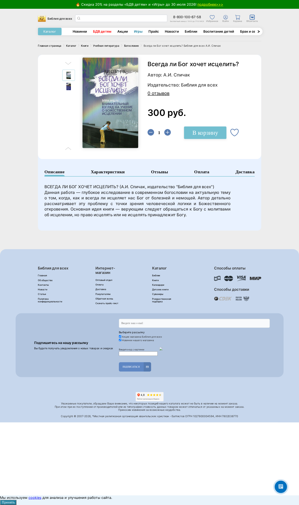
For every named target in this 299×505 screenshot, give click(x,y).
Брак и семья (251, 31)
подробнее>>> (210, 4)
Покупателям (103, 293)
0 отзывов (158, 93)
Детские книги (160, 289)
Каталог (49, 31)
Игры (138, 31)
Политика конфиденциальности (50, 300)
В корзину (205, 132)
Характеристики (108, 172)
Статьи (42, 294)
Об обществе (45, 280)
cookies (34, 497)
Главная (42, 275)
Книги (155, 280)
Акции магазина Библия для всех (142, 336)
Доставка (245, 172)
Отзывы (159, 172)
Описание (54, 172)
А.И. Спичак (176, 75)
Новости (172, 31)
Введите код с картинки (131, 349)
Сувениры (157, 294)
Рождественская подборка (161, 300)
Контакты (43, 285)
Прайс (153, 31)
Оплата (201, 172)
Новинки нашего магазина (138, 340)
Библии (191, 31)
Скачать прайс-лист (106, 303)
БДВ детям (102, 31)
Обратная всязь (104, 298)
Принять (8, 502)
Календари (158, 285)
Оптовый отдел (103, 280)
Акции (122, 31)
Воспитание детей (218, 31)
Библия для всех (199, 85)
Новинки (80, 31)
